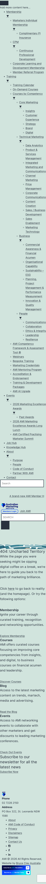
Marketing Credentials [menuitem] (26, 365)
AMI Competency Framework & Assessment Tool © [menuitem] (28, 348)
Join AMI (25, 511)
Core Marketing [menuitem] (28, 104)
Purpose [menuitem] (18, 460)
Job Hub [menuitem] (11, 442)
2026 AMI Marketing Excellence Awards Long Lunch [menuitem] (27, 426)
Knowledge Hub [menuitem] (16, 447)
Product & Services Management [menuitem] (33, 154)
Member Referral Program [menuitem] (28, 72)
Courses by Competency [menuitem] (28, 96)
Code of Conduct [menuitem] (23, 468)
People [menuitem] (23, 315)
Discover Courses (10, 681)
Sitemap (13, 837)
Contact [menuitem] (11, 477)
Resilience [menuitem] (32, 339)
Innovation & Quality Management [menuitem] (33, 305)
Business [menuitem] (24, 238)
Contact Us (15, 841)
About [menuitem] (10, 453)
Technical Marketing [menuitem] (31, 139)
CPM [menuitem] (16, 44)
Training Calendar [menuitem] (23, 85)
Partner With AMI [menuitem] (23, 473)
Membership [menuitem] (13, 14)
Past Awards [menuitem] (26, 417)
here (11, 588)
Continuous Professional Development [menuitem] (27, 55)
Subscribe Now (9, 771)
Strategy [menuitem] (31, 123)
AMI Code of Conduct (21, 824)
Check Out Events (11, 752)
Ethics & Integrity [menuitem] (36, 330)
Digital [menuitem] (29, 132)
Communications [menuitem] (36, 322)
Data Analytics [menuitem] (34, 145)
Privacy (12, 828)
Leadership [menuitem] (32, 335)
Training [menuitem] (11, 78)
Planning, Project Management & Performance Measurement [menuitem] (35, 288)
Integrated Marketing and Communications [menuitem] (36, 167)
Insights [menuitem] (30, 110)
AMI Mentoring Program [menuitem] (27, 369)
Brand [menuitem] (29, 128)
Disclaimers (15, 833)
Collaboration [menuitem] (34, 326)
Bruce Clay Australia (28, 863)
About (12, 820)
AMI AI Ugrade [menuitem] (21, 391)
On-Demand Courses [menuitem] (25, 89)
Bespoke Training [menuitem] (23, 361)
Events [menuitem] (10, 397)
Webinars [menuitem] (18, 356)
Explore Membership (12, 635)
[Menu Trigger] (4, 3)
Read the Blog (8, 711)
